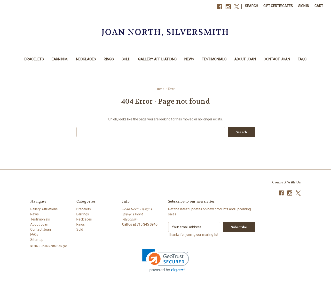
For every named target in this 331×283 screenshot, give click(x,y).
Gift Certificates (278, 6)
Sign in (303, 6)
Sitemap (36, 240)
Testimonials (214, 59)
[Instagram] (228, 6)
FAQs (302, 59)
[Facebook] (219, 6)
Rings (109, 59)
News (189, 59)
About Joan (245, 59)
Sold (126, 59)
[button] (165, 260)
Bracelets (34, 59)
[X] (236, 6)
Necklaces (86, 59)
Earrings (60, 59)
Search (251, 6)
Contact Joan (277, 59)
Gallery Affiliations (157, 59)
